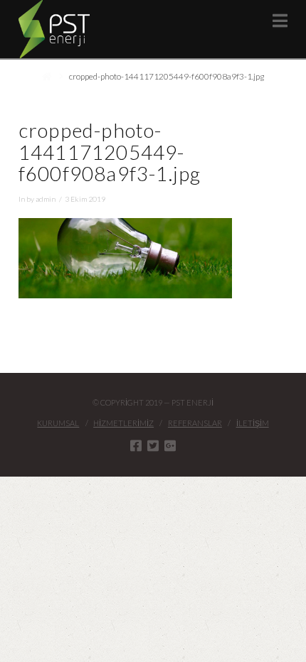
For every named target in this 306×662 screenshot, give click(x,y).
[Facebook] (136, 445)
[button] (280, 20)
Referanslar (195, 423)
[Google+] (170, 445)
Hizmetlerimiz (123, 423)
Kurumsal (58, 423)
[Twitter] (153, 445)
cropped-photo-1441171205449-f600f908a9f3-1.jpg (166, 76)
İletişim (252, 423)
